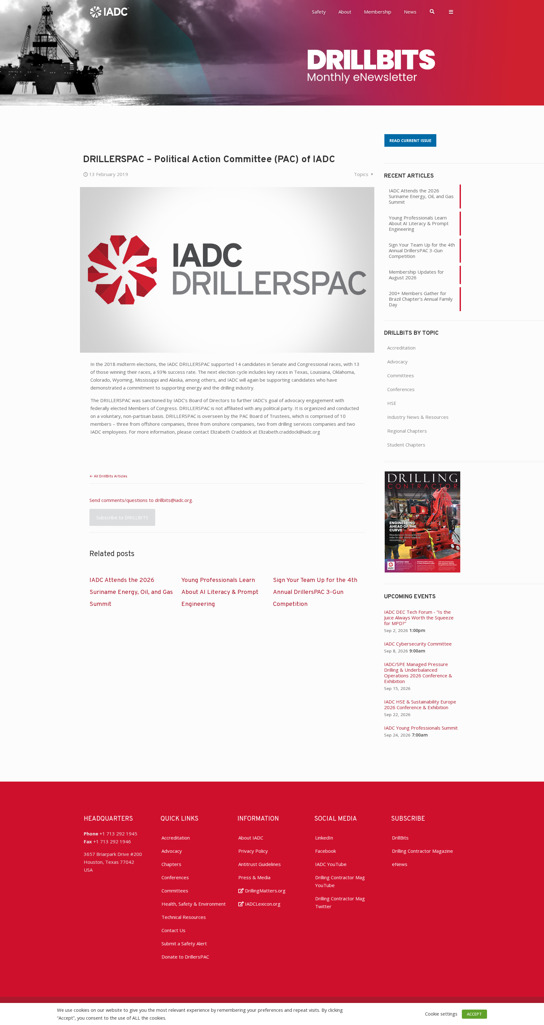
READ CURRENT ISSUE (410, 140)
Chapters (171, 864)
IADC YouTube (331, 864)
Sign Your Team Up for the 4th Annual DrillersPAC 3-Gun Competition (315, 592)
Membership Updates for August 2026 (416, 275)
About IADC (250, 837)
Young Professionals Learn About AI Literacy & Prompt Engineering (219, 592)
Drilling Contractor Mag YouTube (340, 881)
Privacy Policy (253, 851)
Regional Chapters (407, 431)
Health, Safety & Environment (194, 904)
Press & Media (254, 877)
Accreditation (401, 348)
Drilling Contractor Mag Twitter (340, 902)
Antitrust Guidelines (259, 864)
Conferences (401, 389)
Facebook (325, 851)
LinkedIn (324, 837)
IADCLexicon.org (262, 904)
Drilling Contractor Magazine (422, 851)
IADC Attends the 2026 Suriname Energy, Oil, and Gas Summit (131, 592)
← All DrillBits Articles (108, 476)
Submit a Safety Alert (184, 943)
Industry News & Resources (418, 417)
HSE (391, 403)
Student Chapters (406, 444)
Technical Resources (184, 917)
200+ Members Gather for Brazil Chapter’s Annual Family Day (421, 299)
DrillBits (400, 837)
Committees (400, 375)
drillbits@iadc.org (173, 500)
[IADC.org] (109, 11)
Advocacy (397, 361)
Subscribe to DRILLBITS (122, 517)
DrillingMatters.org (265, 890)
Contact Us (173, 930)
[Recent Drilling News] (422, 570)
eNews (399, 864)
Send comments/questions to (122, 500)
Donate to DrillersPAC (185, 957)
